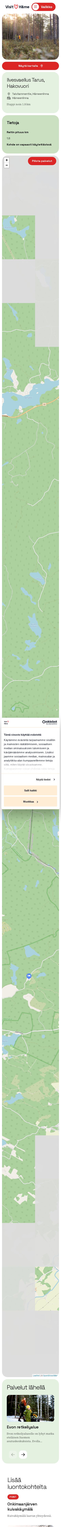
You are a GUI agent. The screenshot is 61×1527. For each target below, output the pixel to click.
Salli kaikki (30, 790)
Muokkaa (28, 801)
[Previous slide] (13, 1455)
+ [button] (7, 160)
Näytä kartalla (28, 66)
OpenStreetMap (50, 1375)
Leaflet (36, 1375)
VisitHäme (17, 6)
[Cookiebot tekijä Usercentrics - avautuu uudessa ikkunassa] (43, 722)
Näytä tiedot (43, 779)
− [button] (7, 165)
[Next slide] (23, 1455)
